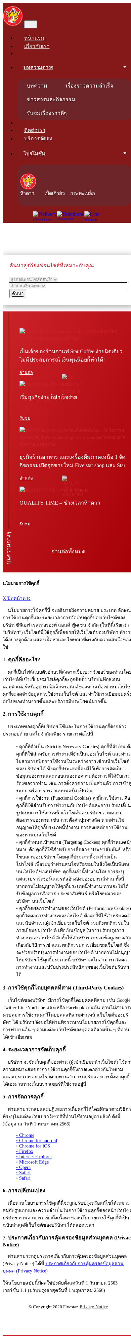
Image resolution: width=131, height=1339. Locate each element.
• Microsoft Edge (32, 1162)
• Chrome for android (36, 1140)
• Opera (23, 1167)
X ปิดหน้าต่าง (17, 598)
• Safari (23, 1172)
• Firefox (24, 1151)
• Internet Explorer (34, 1156)
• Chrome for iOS (33, 1146)
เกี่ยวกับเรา (37, 46)
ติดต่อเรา (34, 130)
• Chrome (25, 1135)
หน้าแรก (34, 38)
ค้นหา (18, 293)
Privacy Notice (94, 1306)
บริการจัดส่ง (38, 138)
